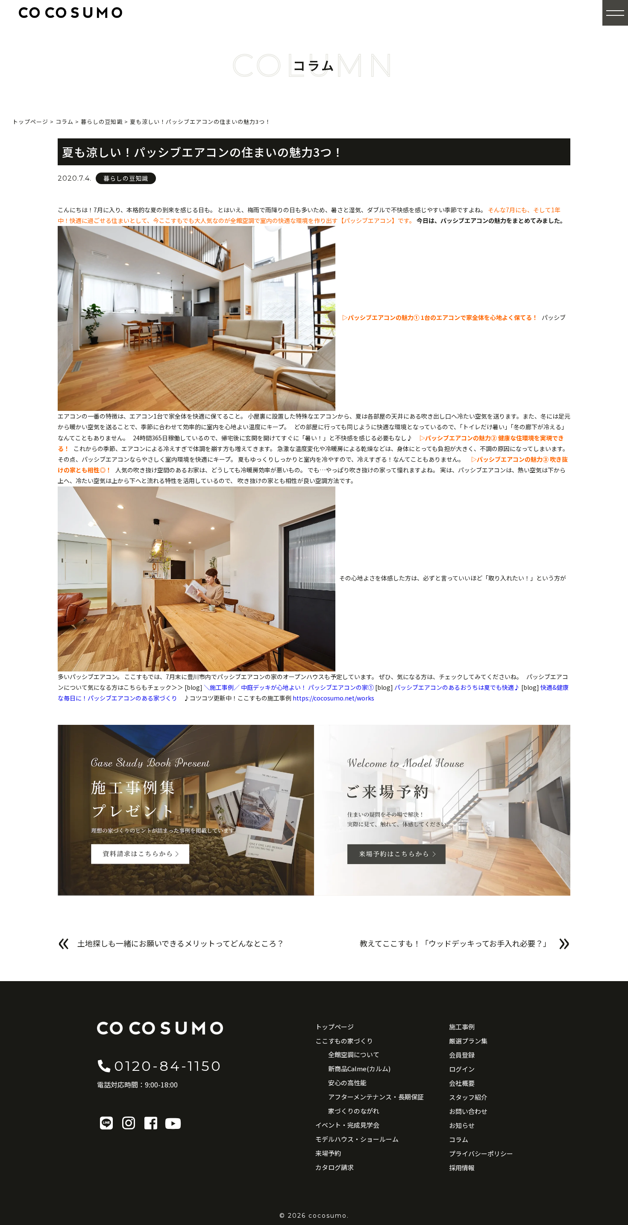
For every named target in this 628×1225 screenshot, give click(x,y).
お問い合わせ (468, 1111)
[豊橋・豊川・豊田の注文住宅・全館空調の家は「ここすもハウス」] (70, 12)
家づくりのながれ (353, 1110)
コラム (458, 1139)
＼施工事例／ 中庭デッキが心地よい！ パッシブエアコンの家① (289, 687)
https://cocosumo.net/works (333, 698)
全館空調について (353, 1054)
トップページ (334, 1026)
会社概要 (462, 1082)
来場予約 (328, 1153)
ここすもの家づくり (344, 1040)
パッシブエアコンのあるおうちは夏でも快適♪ (457, 687)
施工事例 (462, 1026)
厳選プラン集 (468, 1040)
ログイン (462, 1068)
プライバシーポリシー (481, 1153)
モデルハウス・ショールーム (357, 1138)
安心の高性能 (347, 1082)
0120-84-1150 (168, 1066)
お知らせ (462, 1125)
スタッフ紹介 (468, 1097)
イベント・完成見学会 (347, 1124)
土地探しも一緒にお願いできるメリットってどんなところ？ (180, 943)
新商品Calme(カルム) (359, 1068)
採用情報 (462, 1167)
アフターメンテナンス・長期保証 (376, 1096)
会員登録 (462, 1054)
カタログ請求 (334, 1167)
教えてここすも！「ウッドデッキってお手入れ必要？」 (455, 943)
